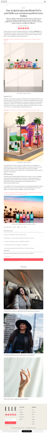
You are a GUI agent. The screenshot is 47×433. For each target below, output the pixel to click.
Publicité (21, 419)
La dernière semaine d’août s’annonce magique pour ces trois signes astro (16, 244)
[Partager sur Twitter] (21, 28)
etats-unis (19, 227)
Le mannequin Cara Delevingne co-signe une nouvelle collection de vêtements (16, 241)
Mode (33, 414)
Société (33, 421)
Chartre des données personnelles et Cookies (12, 431)
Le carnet (33, 412)
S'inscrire (23, 259)
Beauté (23, 8)
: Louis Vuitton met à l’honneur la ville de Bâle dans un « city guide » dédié (21, 110)
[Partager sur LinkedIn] (28, 28)
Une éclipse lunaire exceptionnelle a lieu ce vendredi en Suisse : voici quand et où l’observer (19, 248)
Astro (33, 409)
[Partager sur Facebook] (19, 28)
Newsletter (21, 414)
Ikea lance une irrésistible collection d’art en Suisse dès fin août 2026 (15, 234)
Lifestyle (33, 419)
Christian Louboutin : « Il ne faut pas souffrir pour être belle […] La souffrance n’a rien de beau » (19, 238)
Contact (21, 409)
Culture (33, 416)
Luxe (25, 227)
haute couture (9, 227)
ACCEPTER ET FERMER (26, 431)
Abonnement (22, 416)
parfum (14, 227)
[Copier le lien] (23, 28)
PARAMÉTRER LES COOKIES (38, 431)
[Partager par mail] (26, 28)
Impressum (21, 412)
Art (22, 227)
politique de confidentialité (14, 261)
